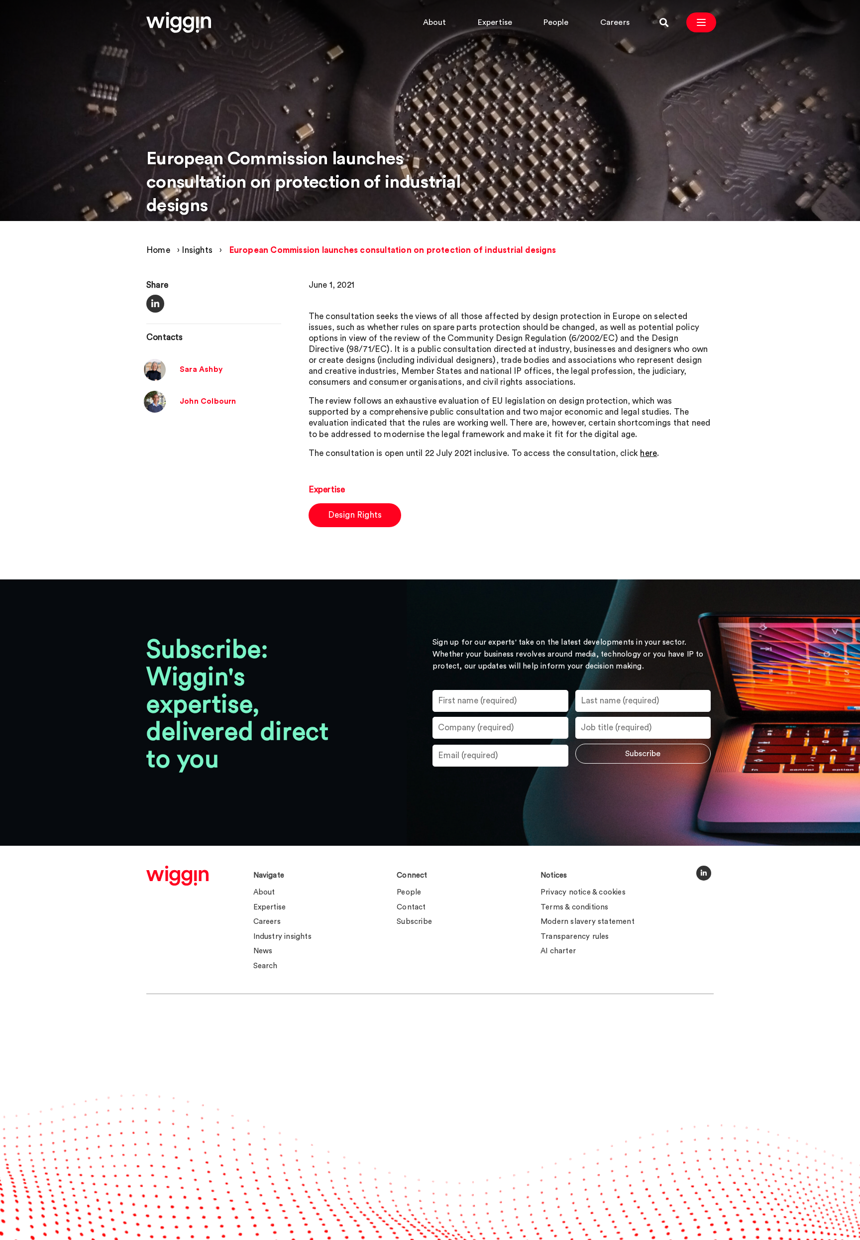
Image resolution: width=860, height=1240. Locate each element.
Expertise (495, 22)
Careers (615, 22)
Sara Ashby (201, 370)
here (648, 453)
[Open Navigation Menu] (701, 22)
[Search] (664, 22)
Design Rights (355, 515)
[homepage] (177, 876)
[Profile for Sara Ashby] (155, 378)
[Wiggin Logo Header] (178, 22)
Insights (197, 250)
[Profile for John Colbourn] (155, 410)
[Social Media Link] (703, 873)
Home (158, 250)
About (434, 22)
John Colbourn (208, 402)
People (555, 22)
